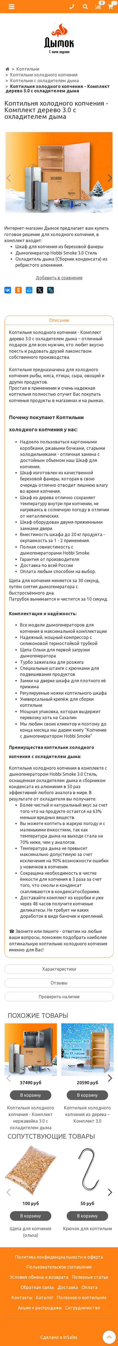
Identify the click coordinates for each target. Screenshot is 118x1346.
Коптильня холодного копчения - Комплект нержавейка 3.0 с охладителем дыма (30, 1117)
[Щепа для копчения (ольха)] (30, 1170)
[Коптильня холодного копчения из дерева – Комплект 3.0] (87, 1049)
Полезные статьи (90, 1277)
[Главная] (7, 68)
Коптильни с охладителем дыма (44, 80)
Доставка (67, 1287)
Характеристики (59, 969)
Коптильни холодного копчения (44, 74)
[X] (39, 290)
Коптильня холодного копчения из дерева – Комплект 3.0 (87, 1114)
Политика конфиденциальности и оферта (59, 1256)
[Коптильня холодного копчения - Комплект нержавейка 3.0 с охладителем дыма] (30, 1049)
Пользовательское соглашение (59, 1266)
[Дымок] (59, 37)
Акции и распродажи (39, 1307)
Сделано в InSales (58, 1337)
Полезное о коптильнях (81, 1297)
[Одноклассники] (18, 290)
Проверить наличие (59, 996)
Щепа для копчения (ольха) (30, 1232)
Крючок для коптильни (87, 1228)
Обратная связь (37, 1287)
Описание (59, 320)
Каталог (44, 1297)
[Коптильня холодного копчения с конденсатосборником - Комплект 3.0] (59, 172)
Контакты (22, 1297)
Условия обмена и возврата (39, 1277)
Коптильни (27, 68)
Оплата (89, 1287)
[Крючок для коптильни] (87, 1170)
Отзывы (59, 982)
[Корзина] (111, 6)
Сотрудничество (82, 1307)
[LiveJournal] (50, 290)
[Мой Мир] (29, 290)
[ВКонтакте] (7, 290)
